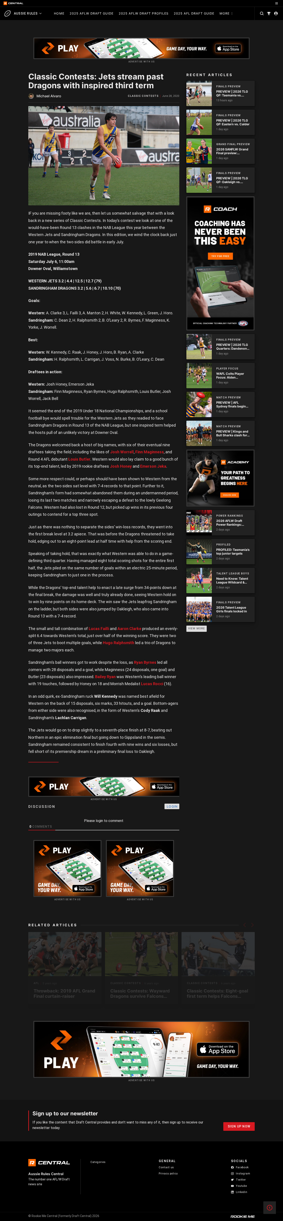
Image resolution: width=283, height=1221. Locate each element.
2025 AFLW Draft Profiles (143, 13)
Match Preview (228, 397)
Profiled (223, 544)
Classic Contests (143, 96)
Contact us (166, 1167)
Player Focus (227, 368)
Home (59, 13)
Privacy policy (168, 1173)
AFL (36, 983)
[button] (245, 925)
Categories (97, 1162)
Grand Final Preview (233, 144)
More (224, 13)
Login (172, 806)
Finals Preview (228, 86)
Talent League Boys (232, 573)
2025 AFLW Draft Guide (91, 13)
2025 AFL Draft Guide (194, 13)
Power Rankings (229, 515)
